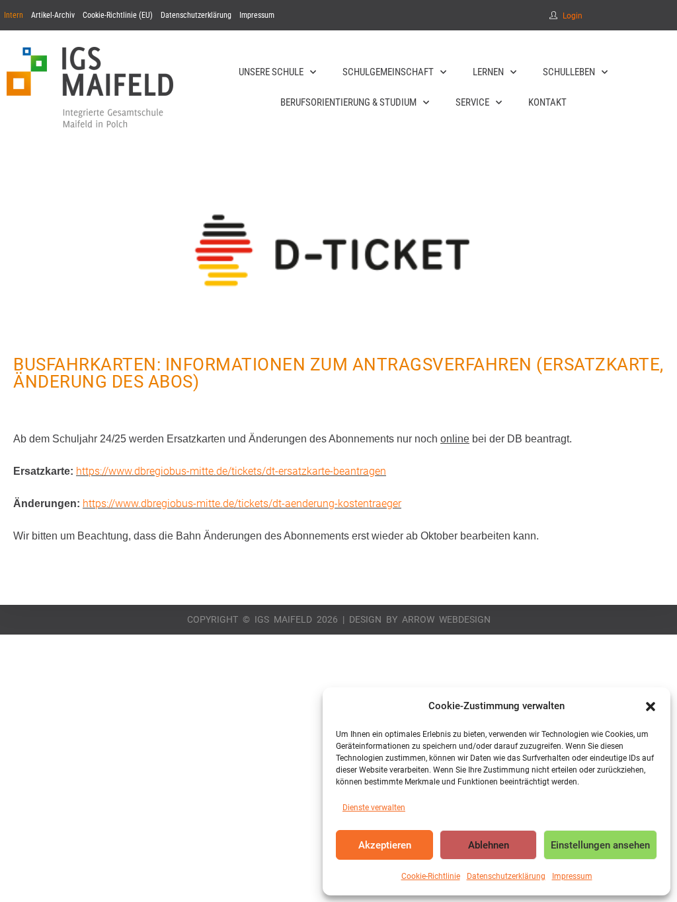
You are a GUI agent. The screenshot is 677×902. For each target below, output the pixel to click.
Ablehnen (488, 845)
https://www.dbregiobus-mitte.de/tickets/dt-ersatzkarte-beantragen (231, 471)
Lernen (488, 72)
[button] (650, 706)
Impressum (572, 876)
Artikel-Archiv (53, 15)
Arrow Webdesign (446, 619)
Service (472, 102)
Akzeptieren (384, 845)
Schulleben (569, 72)
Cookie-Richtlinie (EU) (118, 15)
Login (572, 15)
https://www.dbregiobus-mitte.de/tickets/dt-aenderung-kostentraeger (242, 503)
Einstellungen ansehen (600, 845)
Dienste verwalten (373, 807)
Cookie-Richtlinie (430, 876)
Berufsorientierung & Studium (348, 102)
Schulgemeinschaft (388, 72)
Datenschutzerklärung (506, 876)
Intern (13, 15)
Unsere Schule (271, 72)
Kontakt (547, 102)
